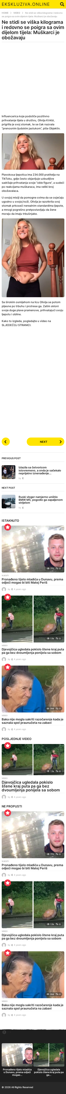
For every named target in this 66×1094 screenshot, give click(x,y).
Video (5, 645)
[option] (17, 1060)
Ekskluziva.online (26, 4)
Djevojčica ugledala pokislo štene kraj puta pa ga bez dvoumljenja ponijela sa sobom (33, 651)
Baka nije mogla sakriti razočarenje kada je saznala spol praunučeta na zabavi (32, 721)
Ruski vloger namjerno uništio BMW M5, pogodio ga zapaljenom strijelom (41, 499)
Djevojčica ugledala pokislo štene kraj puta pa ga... (49, 1072)
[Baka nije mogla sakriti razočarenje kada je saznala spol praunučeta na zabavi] (33, 689)
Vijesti (5, 575)
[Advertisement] (33, 80)
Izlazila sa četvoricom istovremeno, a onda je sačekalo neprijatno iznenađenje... (40, 470)
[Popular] (7, 527)
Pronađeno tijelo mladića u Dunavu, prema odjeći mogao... (17, 1072)
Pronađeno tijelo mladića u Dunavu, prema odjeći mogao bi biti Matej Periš (32, 581)
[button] (62, 4)
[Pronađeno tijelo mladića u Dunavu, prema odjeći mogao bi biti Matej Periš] (33, 549)
